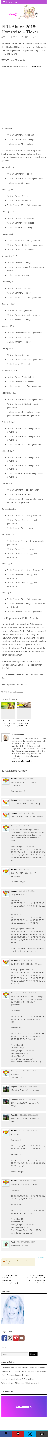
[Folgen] (4, 1338)
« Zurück (41, 1257)
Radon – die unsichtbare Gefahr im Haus (17, 1379)
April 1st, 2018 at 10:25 (27, 891)
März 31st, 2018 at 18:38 (27, 993)
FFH (5, 692)
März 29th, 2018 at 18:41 (28, 1071)
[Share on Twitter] (30, 1434)
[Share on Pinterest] (18, 1434)
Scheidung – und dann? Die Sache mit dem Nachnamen (23, 1371)
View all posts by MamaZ (22, 761)
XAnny (14, 779)
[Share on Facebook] (6, 1434)
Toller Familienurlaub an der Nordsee (16, 1375)
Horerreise (19, 692)
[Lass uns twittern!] (10, 1338)
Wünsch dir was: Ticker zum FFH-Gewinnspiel (20, 1383)
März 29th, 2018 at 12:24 (29, 1099)
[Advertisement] (24, 98)
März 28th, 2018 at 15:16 (26, 1242)
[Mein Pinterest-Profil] (16, 1338)
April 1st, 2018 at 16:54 (27, 813)
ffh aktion (10, 692)
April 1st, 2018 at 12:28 (27, 869)
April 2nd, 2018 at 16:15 (27, 779)
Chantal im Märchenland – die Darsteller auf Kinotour (23, 1367)
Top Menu (11, 2)
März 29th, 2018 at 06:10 (29, 1115)
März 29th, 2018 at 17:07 (29, 1086)
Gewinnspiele (32, 37)
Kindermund (36, 66)
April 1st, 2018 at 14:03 (27, 826)
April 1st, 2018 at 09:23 (27, 960)
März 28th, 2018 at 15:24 (28, 1181)
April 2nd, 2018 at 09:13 (27, 800)
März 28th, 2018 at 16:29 (28, 1130)
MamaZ (6, 37)
